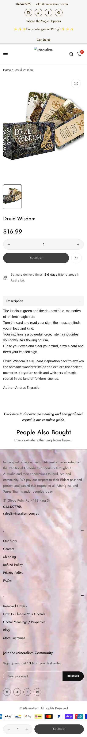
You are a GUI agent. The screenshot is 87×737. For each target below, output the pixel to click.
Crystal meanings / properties (24, 622)
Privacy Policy (13, 572)
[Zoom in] (76, 83)
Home (7, 70)
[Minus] (8, 244)
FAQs (7, 580)
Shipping (9, 556)
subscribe (73, 676)
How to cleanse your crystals (24, 614)
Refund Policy (13, 564)
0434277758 (12, 506)
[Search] (71, 54)
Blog (6, 629)
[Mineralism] (43, 54)
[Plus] (78, 244)
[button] (76, 258)
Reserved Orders (15, 606)
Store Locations (14, 637)
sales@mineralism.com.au (21, 513)
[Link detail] (28, 12)
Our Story (10, 540)
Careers (8, 548)
